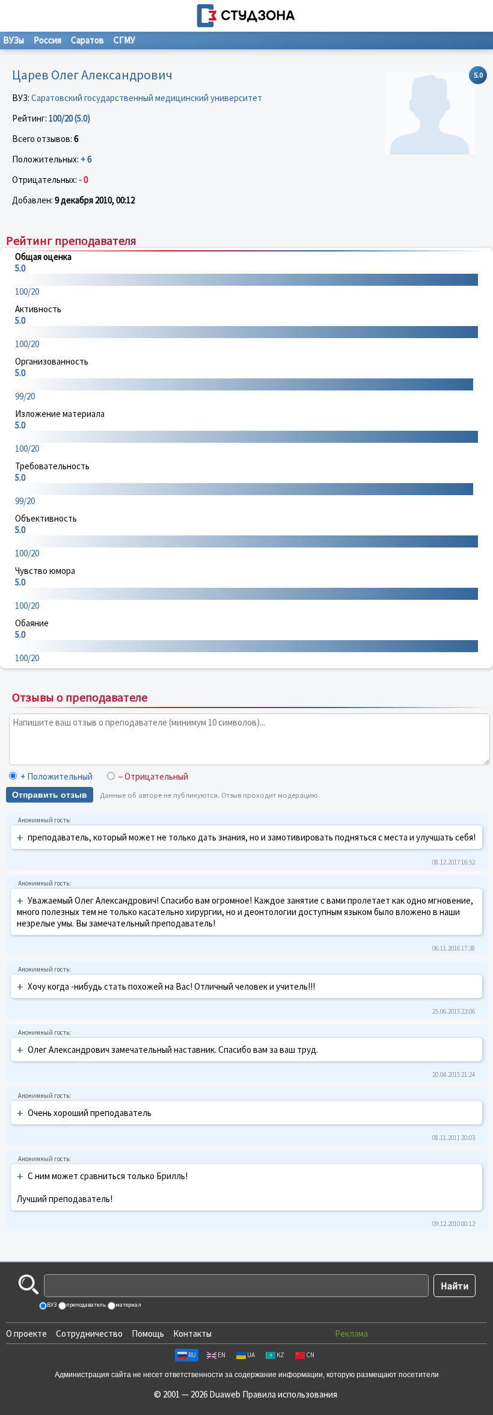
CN (310, 1355)
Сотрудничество (89, 1333)
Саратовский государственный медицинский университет (146, 97)
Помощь (148, 1333)
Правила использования (289, 1394)
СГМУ (124, 40)
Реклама (351, 1333)
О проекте (26, 1333)
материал (127, 1305)
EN (221, 1355)
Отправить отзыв (49, 795)
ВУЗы (13, 40)
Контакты (192, 1333)
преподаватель (85, 1305)
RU (192, 1355)
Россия (47, 40)
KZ (280, 1355)
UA (251, 1355)
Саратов (87, 40)
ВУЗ (51, 1305)
